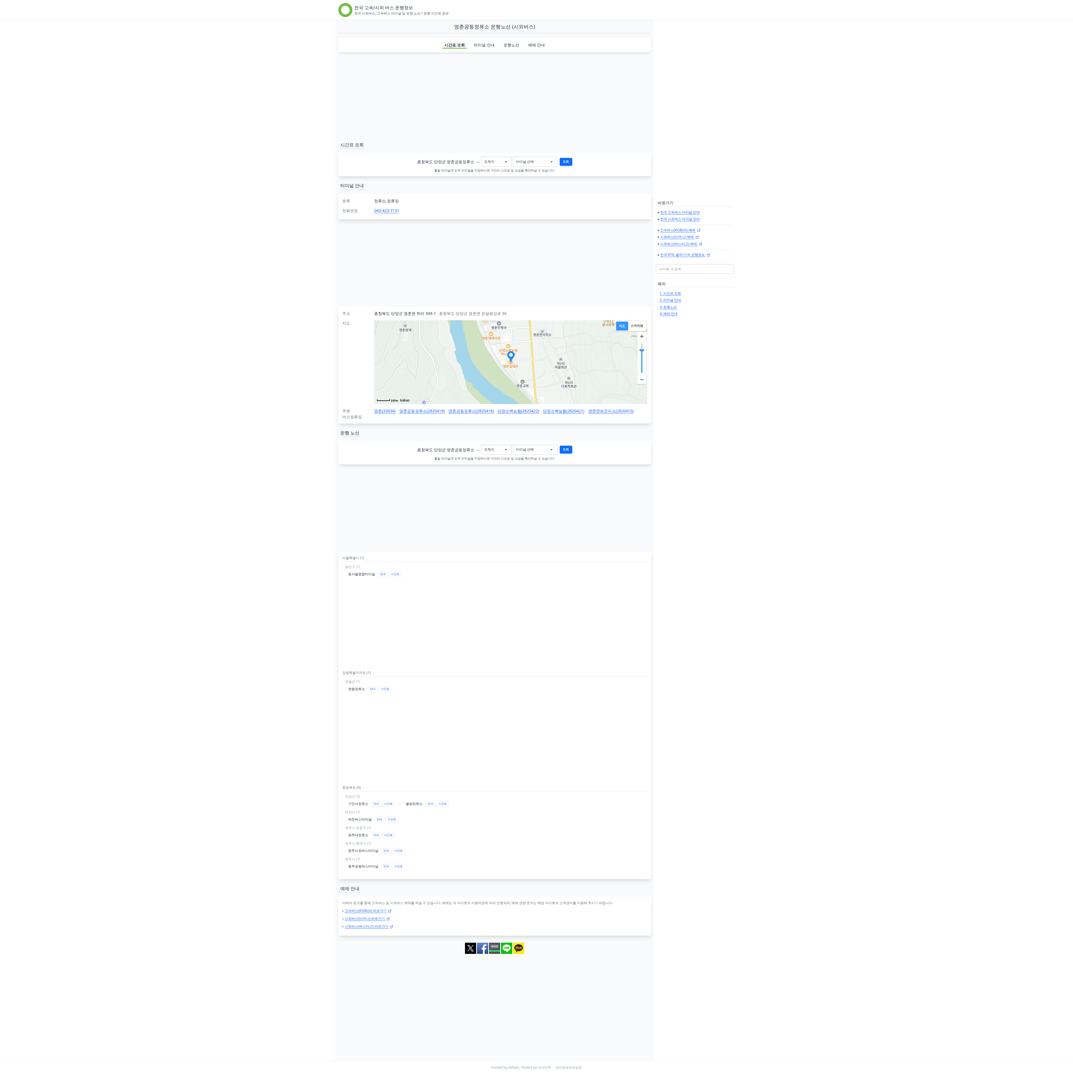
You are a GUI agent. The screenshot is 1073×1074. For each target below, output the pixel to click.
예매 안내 (536, 44)
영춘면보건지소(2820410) (610, 411)
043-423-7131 (386, 210)
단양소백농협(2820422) (518, 411)
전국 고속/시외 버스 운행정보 (383, 7)
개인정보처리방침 (568, 1067)
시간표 (395, 574)
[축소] (641, 379)
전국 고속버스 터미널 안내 (680, 212)
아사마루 (544, 1067)
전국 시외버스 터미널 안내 (680, 219)
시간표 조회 (454, 44)
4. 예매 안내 (669, 313)
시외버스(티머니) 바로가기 (365, 918)
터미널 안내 (484, 44)
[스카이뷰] (637, 326)
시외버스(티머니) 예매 (677, 236)
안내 (383, 574)
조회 (566, 161)
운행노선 (511, 44)
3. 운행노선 (668, 307)
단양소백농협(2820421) (563, 411)
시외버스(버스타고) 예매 (679, 243)
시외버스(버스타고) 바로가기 (367, 926)
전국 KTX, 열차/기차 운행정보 (683, 254)
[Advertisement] (494, 96)
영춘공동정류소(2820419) (422, 411)
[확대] (641, 336)
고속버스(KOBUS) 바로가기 (366, 910)
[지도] (622, 326)
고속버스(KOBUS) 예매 (678, 230)
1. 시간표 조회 (670, 293)
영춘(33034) (384, 411)
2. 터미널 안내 (670, 300)
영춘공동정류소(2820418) (471, 411)
